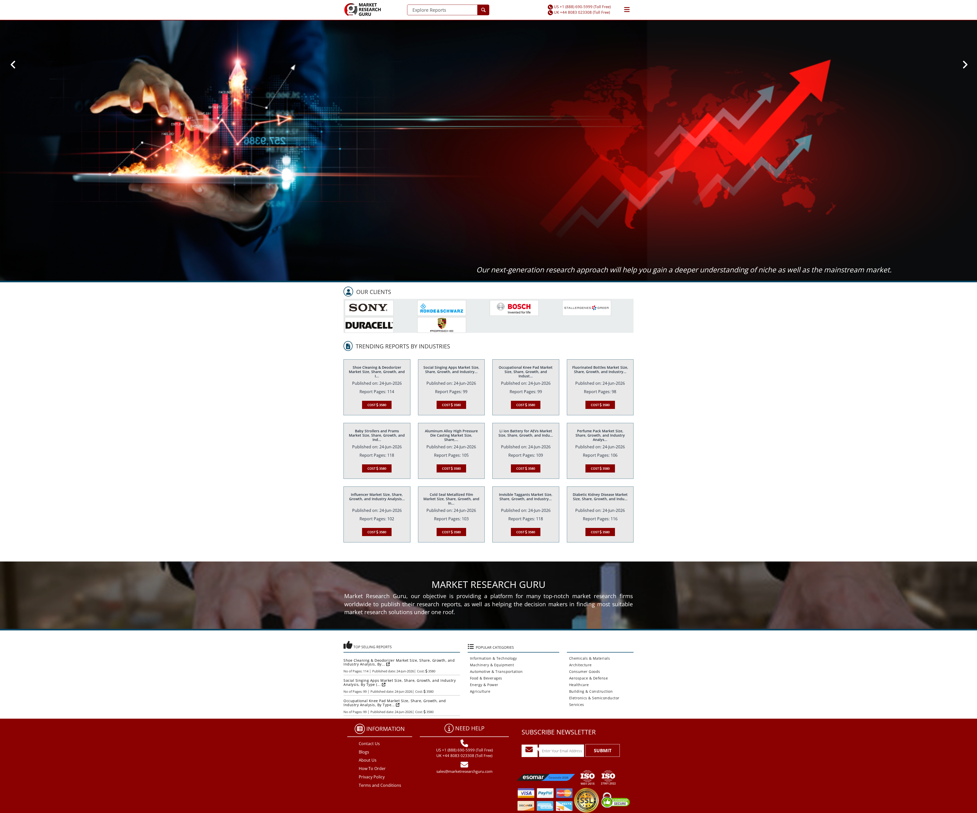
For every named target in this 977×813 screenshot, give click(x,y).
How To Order (372, 768)
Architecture (579, 664)
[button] (627, 10)
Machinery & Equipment (491, 664)
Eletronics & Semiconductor (593, 698)
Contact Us (369, 743)
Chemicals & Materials (588, 658)
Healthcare (578, 684)
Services (575, 704)
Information (385, 728)
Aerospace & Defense (587, 678)
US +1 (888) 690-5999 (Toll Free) (582, 6)
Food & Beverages (485, 678)
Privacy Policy (372, 777)
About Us (368, 760)
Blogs (364, 752)
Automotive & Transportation (495, 671)
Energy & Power (483, 684)
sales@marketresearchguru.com (464, 771)
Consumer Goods (583, 671)
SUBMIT (602, 750)
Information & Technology (492, 658)
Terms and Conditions (380, 785)
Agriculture (479, 691)
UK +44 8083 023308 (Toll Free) (582, 12)
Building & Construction (590, 691)
